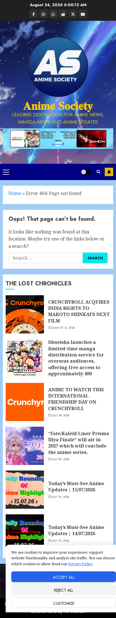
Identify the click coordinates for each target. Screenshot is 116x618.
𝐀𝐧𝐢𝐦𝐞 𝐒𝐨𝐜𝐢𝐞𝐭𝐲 (58, 105)
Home (14, 193)
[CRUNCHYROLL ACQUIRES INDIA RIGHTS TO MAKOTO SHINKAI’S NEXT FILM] (25, 314)
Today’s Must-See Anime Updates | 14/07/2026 (76, 530)
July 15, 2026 (60, 541)
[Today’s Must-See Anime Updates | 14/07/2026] (25, 533)
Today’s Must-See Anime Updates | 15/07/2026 (76, 486)
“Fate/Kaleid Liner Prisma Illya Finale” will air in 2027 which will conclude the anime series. (78, 442)
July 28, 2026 (61, 415)
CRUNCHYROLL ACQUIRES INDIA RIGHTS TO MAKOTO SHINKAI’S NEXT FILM (79, 311)
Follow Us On (109, 172)
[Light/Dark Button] (86, 172)
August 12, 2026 (63, 328)
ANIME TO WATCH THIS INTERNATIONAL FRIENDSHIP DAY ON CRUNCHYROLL (76, 399)
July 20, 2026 (61, 459)
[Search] (98, 171)
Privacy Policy (80, 563)
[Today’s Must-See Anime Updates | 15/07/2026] (25, 490)
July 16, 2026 (60, 497)
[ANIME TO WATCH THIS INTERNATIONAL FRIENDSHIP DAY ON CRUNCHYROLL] (25, 402)
